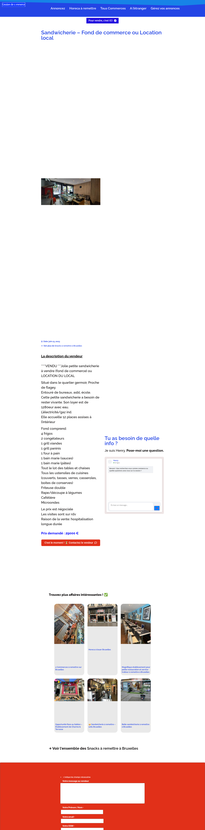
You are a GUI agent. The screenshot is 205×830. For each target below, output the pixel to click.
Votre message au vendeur (75, 781)
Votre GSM (68, 826)
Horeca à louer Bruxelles (100, 649)
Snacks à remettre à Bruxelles (68, 346)
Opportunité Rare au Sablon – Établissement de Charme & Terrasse (68, 726)
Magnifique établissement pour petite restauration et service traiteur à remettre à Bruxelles (136, 669)
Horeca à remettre (82, 8)
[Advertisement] (134, 60)
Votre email (68, 817)
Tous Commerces (113, 8)
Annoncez (58, 8)
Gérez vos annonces (165, 8)
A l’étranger (138, 8)
